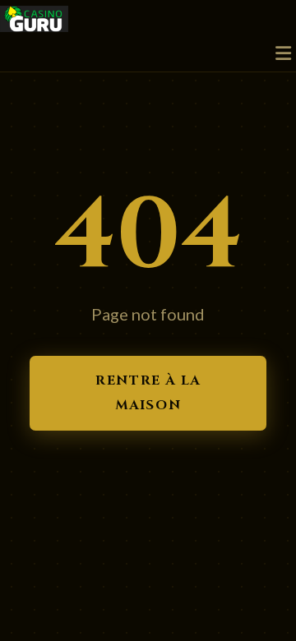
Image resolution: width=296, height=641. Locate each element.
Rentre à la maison (148, 392)
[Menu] (283, 53)
